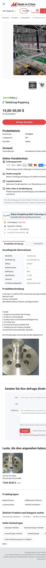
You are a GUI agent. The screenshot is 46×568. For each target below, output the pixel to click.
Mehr (4, 544)
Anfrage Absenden (24, 122)
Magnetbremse (8, 500)
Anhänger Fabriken (11, 527)
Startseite (5, 18)
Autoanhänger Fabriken (13, 533)
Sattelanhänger (33, 533)
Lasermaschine (8, 504)
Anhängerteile (25, 18)
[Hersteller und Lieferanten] (23, 4)
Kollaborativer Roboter (33, 500)
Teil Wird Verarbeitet (32, 504)
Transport (14, 18)
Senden (25, 430)
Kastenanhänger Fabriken (34, 527)
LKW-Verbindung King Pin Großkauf (18, 539)
